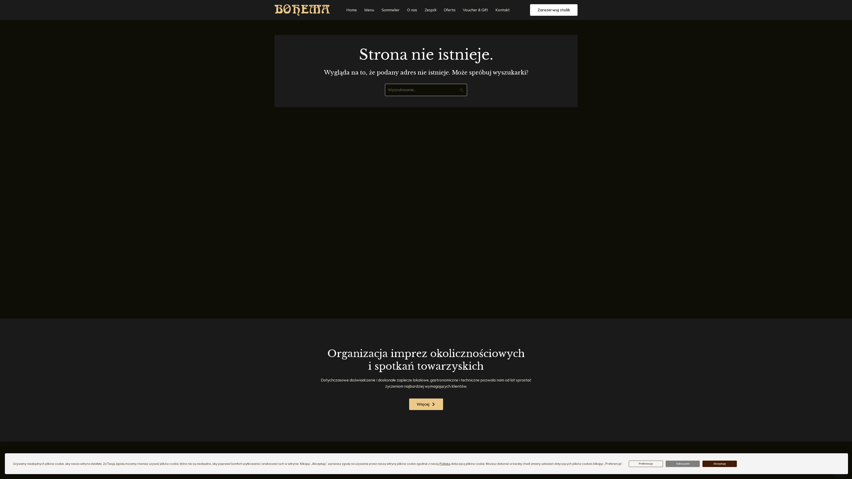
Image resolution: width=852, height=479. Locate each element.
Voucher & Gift (475, 10)
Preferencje (646, 463)
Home (351, 10)
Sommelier (391, 10)
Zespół (430, 10)
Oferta (449, 10)
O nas (412, 10)
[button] (554, 10)
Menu (369, 10)
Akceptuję (719, 463)
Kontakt (502, 10)
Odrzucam (683, 463)
